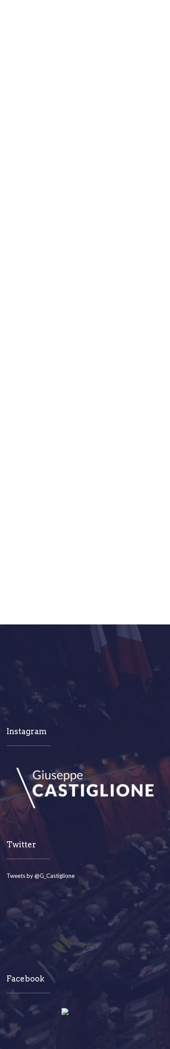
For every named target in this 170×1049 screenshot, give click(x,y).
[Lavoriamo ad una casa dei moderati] (85, 388)
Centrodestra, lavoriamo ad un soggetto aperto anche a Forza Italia (78, 176)
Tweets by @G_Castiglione (41, 875)
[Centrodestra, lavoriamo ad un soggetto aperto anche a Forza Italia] (85, 108)
